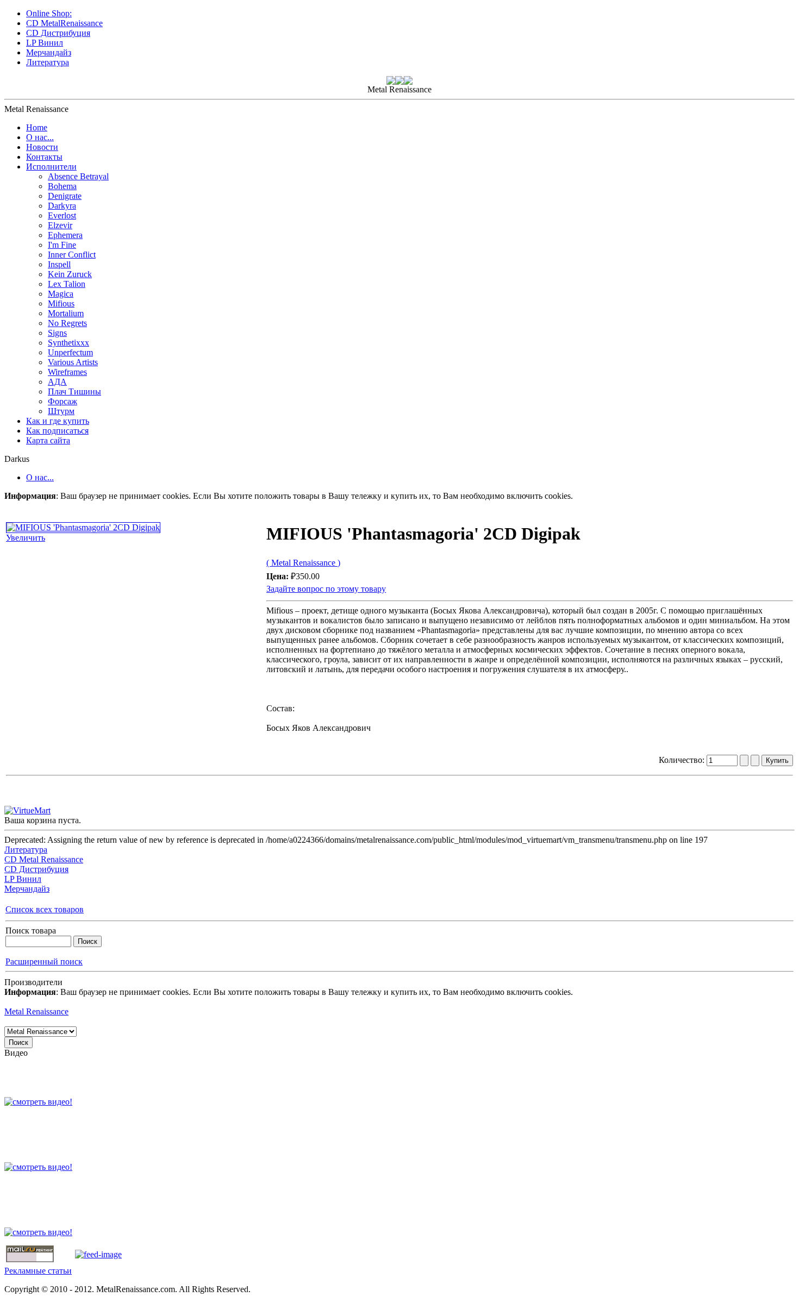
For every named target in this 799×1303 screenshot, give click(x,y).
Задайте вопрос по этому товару (326, 588)
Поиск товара (30, 930)
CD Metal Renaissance (43, 859)
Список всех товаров (44, 909)
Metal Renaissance (36, 1011)
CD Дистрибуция (36, 869)
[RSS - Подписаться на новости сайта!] (98, 1254)
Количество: (683, 760)
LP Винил (22, 879)
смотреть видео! (42, 1101)
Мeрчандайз (26, 888)
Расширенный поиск (44, 961)
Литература (25, 849)
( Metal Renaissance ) (303, 562)
